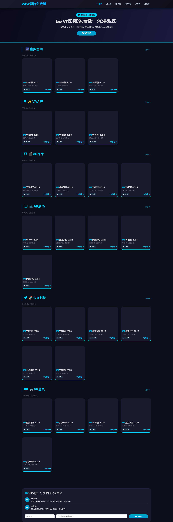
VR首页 (99, 4)
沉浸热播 (128, 4)
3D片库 (118, 4)
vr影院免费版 (36, 4)
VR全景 (108, 4)
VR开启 (87, 33)
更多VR (147, 50)
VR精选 (137, 4)
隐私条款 (141, 493)
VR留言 (146, 4)
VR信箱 (148, 493)
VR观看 (46, 71)
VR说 (139, 479)
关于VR (133, 493)
